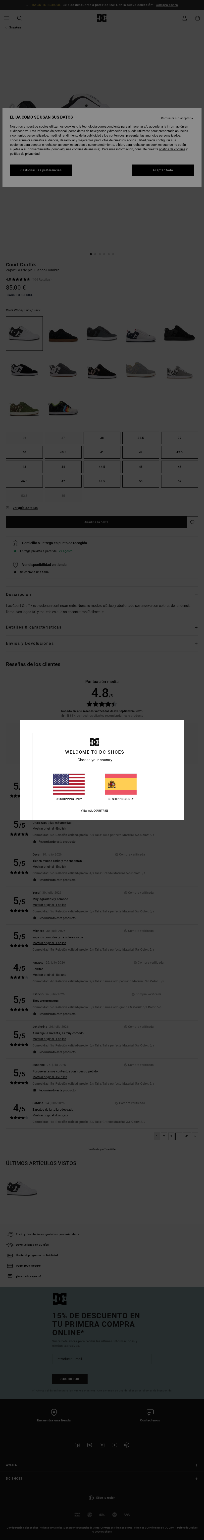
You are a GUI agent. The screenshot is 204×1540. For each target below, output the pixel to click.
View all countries (94, 810)
